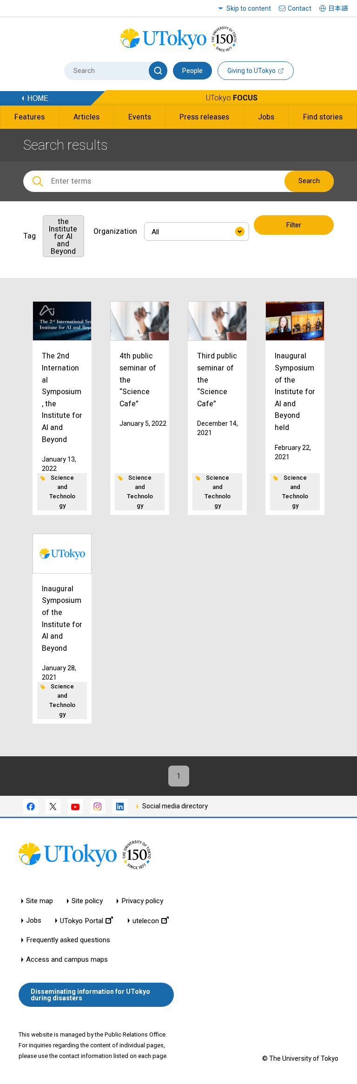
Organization (115, 231)
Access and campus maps (67, 959)
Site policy (87, 901)
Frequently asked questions (68, 940)
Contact (299, 8)
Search (309, 181)
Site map (39, 901)
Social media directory (175, 806)
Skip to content (248, 8)
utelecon (145, 921)
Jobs (33, 920)
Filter (293, 225)
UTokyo (232, 97)
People (192, 70)
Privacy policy (142, 901)
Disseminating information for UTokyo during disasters (90, 995)
